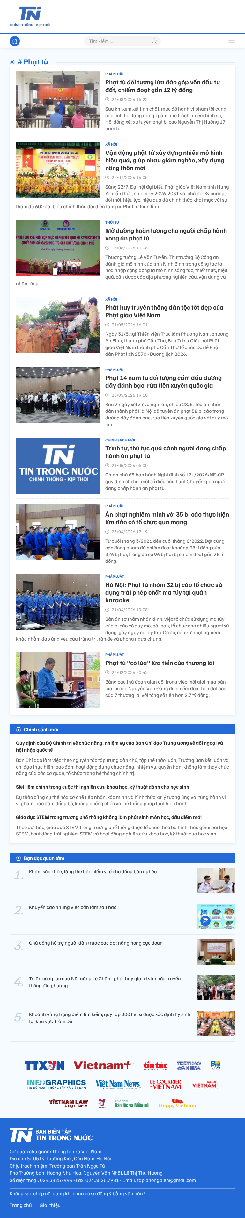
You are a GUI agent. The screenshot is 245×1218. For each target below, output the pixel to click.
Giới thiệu (50, 1204)
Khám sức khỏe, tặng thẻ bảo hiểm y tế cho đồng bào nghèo (93, 871)
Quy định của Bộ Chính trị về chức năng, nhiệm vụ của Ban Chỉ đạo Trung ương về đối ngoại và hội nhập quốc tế (119, 746)
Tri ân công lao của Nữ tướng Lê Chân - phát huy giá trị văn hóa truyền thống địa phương (105, 982)
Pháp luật (114, 73)
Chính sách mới (120, 440)
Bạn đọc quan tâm (44, 858)
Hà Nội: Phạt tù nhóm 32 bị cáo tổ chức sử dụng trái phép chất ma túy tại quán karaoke (163, 592)
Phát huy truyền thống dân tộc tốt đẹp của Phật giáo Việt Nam (164, 311)
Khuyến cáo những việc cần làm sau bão (72, 907)
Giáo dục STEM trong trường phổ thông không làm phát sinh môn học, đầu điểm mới (109, 817)
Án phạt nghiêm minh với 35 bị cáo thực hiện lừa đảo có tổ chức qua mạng (167, 518)
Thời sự (112, 222)
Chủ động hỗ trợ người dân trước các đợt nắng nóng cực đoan (96, 943)
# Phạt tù (33, 61)
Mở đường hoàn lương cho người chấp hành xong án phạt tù (166, 234)
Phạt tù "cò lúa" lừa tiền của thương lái (159, 662)
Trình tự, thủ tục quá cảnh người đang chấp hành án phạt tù (165, 451)
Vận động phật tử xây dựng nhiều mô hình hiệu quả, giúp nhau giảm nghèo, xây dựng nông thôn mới (164, 159)
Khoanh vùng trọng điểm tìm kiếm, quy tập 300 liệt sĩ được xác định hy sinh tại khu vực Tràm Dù (109, 1017)
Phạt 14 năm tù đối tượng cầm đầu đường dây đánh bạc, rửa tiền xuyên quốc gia (163, 381)
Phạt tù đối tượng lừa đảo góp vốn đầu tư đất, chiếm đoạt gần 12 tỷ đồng (162, 85)
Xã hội (111, 144)
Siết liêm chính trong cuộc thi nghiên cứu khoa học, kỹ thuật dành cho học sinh (102, 787)
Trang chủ (21, 1204)
